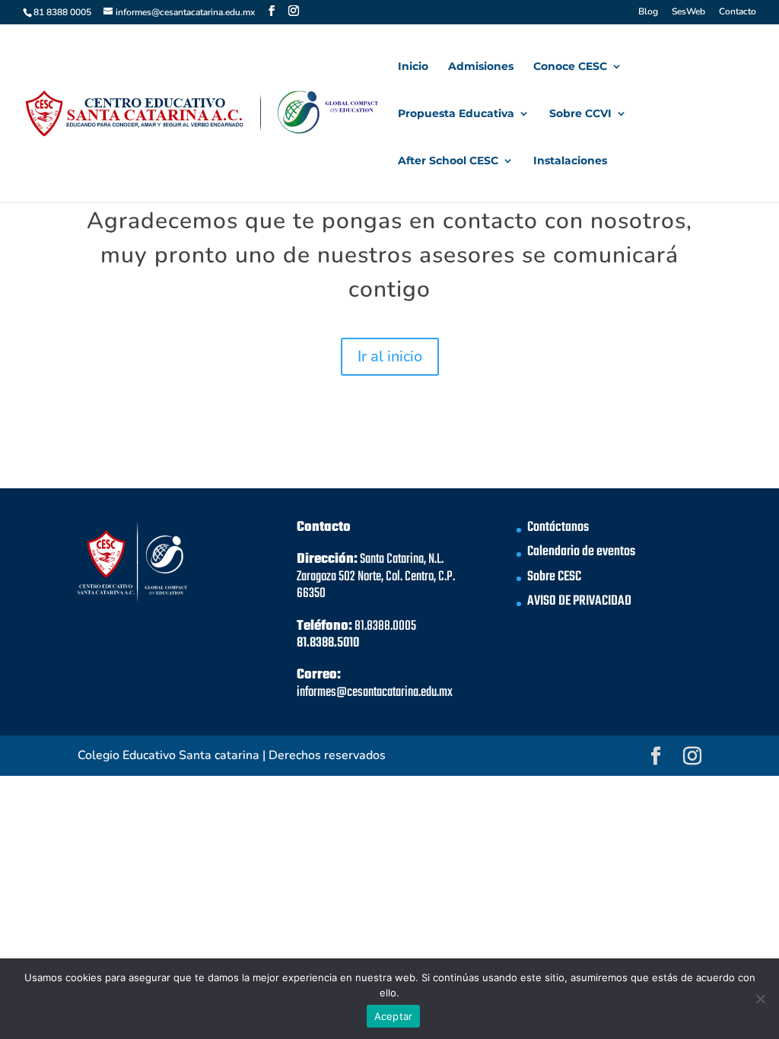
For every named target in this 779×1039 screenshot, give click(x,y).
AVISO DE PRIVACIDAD (579, 601)
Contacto (737, 12)
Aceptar (393, 1016)
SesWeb (688, 12)
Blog (648, 12)
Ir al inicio (390, 356)
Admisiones (481, 67)
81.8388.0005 (385, 626)
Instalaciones (570, 161)
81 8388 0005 (62, 12)
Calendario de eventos (581, 552)
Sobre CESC (554, 577)
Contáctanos (558, 527)
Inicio (413, 67)
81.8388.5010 (328, 643)
